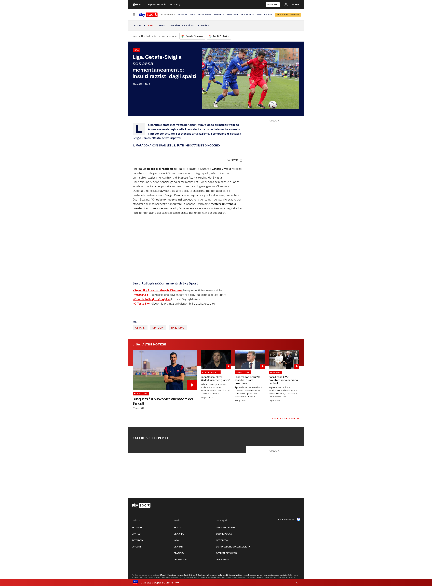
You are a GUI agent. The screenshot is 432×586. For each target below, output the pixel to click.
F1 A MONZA (247, 14)
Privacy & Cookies (197, 575)
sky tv (177, 527)
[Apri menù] (134, 15)
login (295, 4)
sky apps (179, 534)
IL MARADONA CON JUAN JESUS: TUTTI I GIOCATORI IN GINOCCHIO (176, 145)
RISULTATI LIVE (186, 14)
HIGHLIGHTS (205, 14)
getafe (140, 328)
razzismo (177, 328)
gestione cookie (225, 527)
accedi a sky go (286, 519)
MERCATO (232, 14)
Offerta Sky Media (226, 553)
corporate (222, 559)
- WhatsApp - (141, 294)
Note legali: (221, 520)
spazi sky (179, 553)
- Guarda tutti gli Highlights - (151, 299)
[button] (211, 582)
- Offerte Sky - (142, 303)
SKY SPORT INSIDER (288, 14)
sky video (137, 540)
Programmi (180, 559)
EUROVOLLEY (264, 14)
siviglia (158, 328)
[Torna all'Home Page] (148, 15)
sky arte (137, 546)
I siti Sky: (136, 520)
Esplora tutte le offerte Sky (164, 4)
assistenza (273, 575)
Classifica (203, 25)
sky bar (178, 546)
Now (176, 540)
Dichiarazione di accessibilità (233, 546)
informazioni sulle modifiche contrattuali (224, 575)
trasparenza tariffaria (257, 575)
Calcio (137, 25)
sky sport (137, 527)
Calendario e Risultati (181, 25)
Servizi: (177, 520)
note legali (222, 540)
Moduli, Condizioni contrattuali (174, 575)
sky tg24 (137, 534)
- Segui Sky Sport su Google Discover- (157, 290)
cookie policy (224, 534)
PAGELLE (219, 14)
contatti (283, 575)
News (162, 25)
